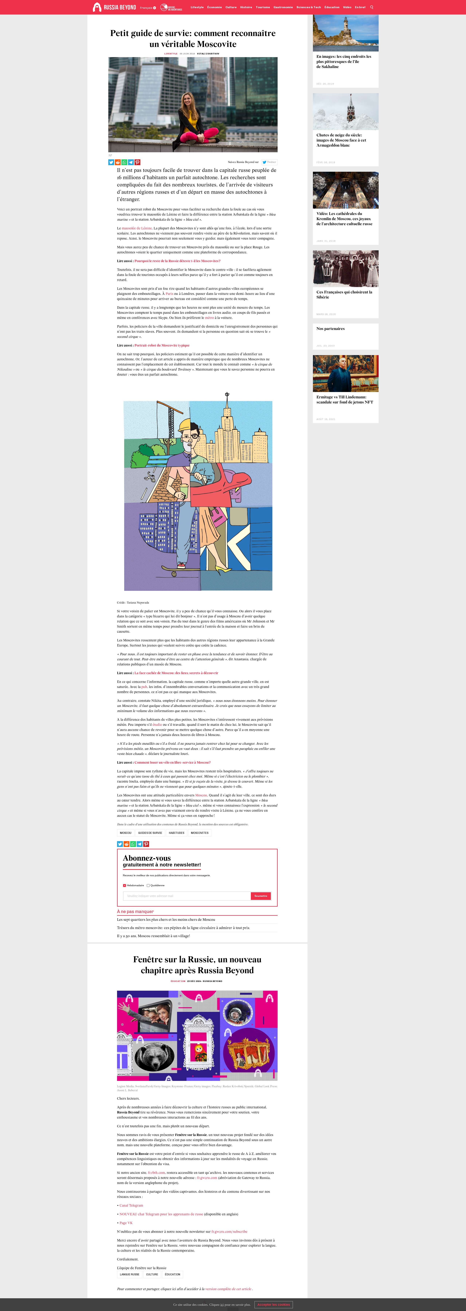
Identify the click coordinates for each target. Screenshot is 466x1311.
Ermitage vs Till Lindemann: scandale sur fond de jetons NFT (345, 400)
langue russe (129, 1274)
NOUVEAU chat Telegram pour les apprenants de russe (161, 1214)
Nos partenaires (331, 329)
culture (152, 1274)
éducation (172, 1274)
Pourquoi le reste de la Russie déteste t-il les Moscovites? (178, 261)
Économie (214, 7)
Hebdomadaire (135, 885)
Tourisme (263, 7)
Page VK (126, 1223)
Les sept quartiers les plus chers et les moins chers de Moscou (166, 920)
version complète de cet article (228, 1289)
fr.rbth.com (156, 1173)
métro (209, 318)
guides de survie (150, 833)
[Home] (97, 7)
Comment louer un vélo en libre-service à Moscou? (173, 763)
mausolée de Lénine (137, 228)
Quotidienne (158, 885)
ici (222, 1304)
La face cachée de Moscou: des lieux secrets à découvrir (176, 673)
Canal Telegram (131, 1205)
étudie (157, 725)
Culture (231, 7)
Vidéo (347, 7)
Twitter (271, 162)
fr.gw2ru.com (207, 1178)
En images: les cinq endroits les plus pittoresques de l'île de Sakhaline (344, 62)
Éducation (332, 7)
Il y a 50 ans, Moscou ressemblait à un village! (153, 936)
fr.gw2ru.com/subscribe (229, 1232)
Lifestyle (197, 7)
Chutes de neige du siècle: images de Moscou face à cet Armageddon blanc (341, 140)
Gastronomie (283, 7)
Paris (169, 294)
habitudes (176, 833)
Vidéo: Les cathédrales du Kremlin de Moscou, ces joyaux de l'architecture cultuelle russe (344, 219)
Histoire (246, 7)
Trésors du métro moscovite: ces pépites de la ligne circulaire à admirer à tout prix (183, 928)
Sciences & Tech (309, 7)
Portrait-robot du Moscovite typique (162, 345)
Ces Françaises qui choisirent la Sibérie (344, 295)
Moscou (201, 795)
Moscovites (199, 833)
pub (144, 687)
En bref (360, 7)
